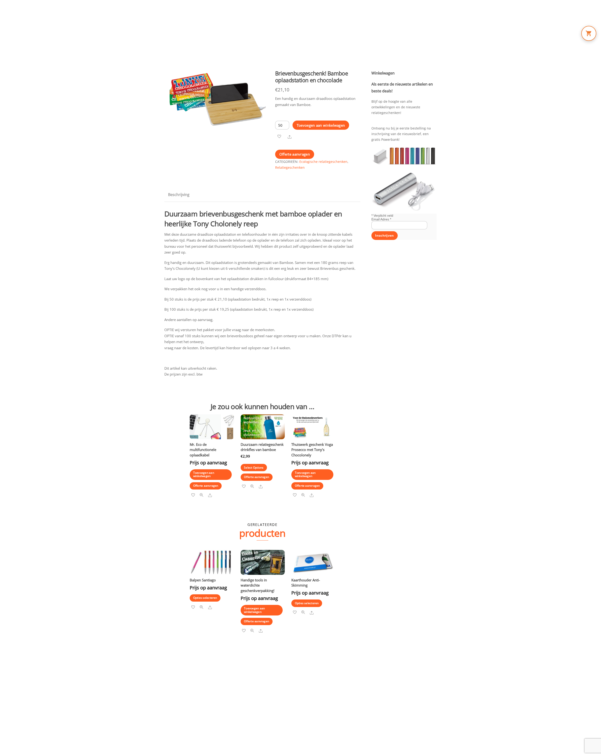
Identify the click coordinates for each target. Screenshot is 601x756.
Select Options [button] (253, 468)
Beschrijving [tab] (178, 194)
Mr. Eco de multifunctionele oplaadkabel (203, 449)
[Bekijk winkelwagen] (588, 33)
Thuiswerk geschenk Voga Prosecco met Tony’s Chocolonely (312, 449)
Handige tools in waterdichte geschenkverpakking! (257, 585)
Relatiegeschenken (290, 167)
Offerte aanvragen (294, 154)
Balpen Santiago (203, 580)
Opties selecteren (205, 598)
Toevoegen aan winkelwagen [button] (203, 474)
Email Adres (381, 219)
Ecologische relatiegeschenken (323, 162)
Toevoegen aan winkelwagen (321, 125)
